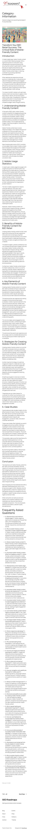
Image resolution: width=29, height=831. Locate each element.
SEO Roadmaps (9, 799)
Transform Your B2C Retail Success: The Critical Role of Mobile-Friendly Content (13, 48)
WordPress (24, 828)
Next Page (23, 794)
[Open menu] (26, 5)
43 (6, 794)
